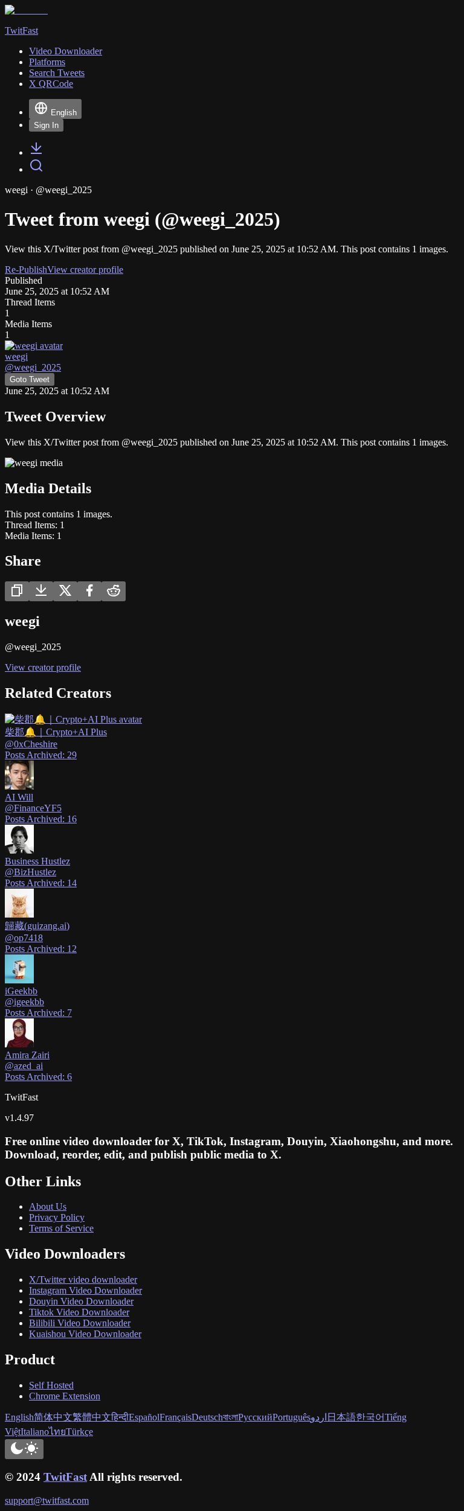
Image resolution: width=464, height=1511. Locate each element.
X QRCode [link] (51, 83)
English (64, 112)
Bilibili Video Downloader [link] (79, 1323)
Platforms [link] (47, 62)
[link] (36, 152)
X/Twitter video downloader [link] (83, 1279)
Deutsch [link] (207, 1417)
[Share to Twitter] (65, 591)
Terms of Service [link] (61, 1228)
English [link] (19, 1417)
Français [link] (176, 1417)
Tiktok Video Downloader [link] (79, 1312)
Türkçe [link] (79, 1431)
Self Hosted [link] (51, 1385)
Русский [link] (255, 1417)
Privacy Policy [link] (57, 1217)
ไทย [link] (57, 1431)
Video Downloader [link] (65, 51)
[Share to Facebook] (89, 591)
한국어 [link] (370, 1417)
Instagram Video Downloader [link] (85, 1290)
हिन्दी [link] (120, 1417)
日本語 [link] (341, 1417)
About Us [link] (47, 1206)
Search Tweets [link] (57, 73)
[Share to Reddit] (114, 591)
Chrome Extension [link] (64, 1396)
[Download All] (41, 591)
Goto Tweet (30, 379)
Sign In (46, 125)
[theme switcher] (24, 1449)
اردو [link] (319, 1417)
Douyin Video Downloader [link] (81, 1301)
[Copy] (17, 591)
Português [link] (291, 1417)
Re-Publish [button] (26, 269)
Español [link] (144, 1417)
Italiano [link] (35, 1431)
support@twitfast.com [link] (47, 1500)
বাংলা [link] (230, 1417)
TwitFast (65, 1477)
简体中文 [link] (53, 1417)
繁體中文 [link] (91, 1417)
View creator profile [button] (85, 269)
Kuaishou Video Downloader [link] (85, 1334)
